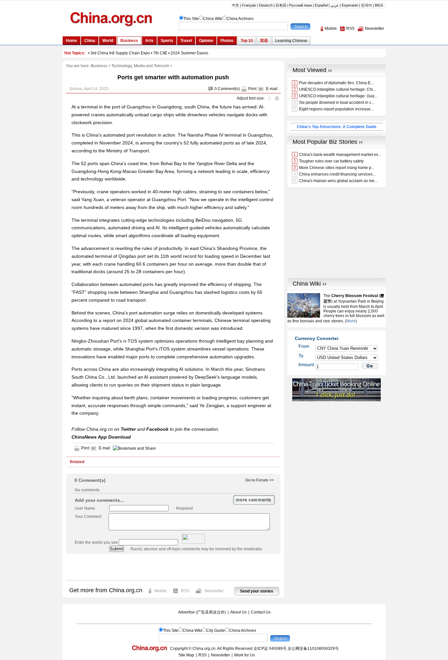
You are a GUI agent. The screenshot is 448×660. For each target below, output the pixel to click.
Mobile (160, 591)
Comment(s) (229, 88)
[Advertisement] (173, 567)
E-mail (271, 88)
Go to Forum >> (259, 480)
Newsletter (214, 591)
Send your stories (256, 591)
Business (99, 66)
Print (252, 88)
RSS (185, 591)
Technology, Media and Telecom (140, 66)
